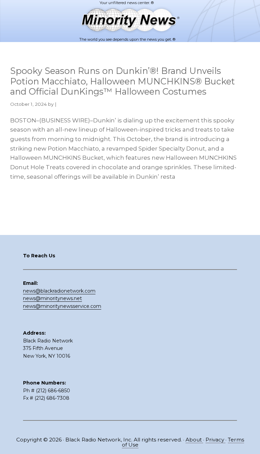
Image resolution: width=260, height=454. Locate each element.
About (194, 439)
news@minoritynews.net (52, 298)
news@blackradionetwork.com (59, 291)
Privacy (215, 439)
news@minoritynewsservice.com (62, 306)
